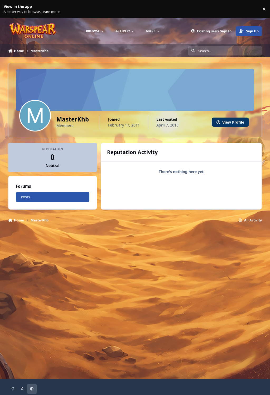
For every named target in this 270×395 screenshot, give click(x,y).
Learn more (10, 9)
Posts (25, 196)
